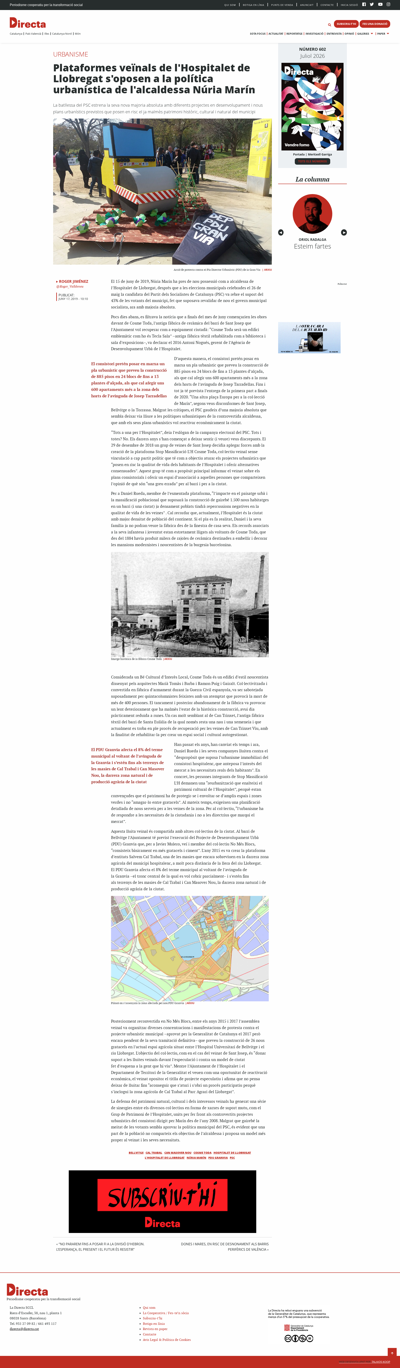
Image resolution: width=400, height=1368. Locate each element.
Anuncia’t (307, 4)
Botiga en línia (253, 4)
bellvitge (136, 1153)
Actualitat (276, 33)
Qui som (149, 1308)
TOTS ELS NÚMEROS (312, 161)
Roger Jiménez (73, 281)
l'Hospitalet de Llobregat (165, 1158)
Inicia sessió (349, 4)
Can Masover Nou (177, 1153)
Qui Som (230, 5)
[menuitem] (16, 34)
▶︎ (345, 233)
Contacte (327, 4)
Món (78, 33)
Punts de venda (282, 4)
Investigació (314, 33)
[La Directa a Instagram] (388, 4)
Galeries (363, 33)
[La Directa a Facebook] (364, 4)
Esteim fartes (312, 246)
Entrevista (334, 33)
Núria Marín (196, 1158)
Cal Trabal (154, 1153)
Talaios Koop (364, 1361)
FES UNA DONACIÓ (374, 24)
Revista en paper (155, 1329)
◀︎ (281, 233)
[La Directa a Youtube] (380, 4)
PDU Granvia (218, 1158)
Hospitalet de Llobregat (232, 1153)
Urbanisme (70, 54)
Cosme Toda (202, 1153)
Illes (46, 33)
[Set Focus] (329, 25)
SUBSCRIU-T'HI (346, 24)
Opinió (349, 33)
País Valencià (33, 33)
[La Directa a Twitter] (372, 4)
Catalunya (16, 33)
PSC (232, 1158)
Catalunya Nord (62, 33)
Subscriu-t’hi (152, 1318)
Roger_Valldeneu (71, 287)
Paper (381, 33)
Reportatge (294, 33)
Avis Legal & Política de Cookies (167, 1340)
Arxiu (268, 269)
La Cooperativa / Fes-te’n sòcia (166, 1313)
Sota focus (258, 33)
